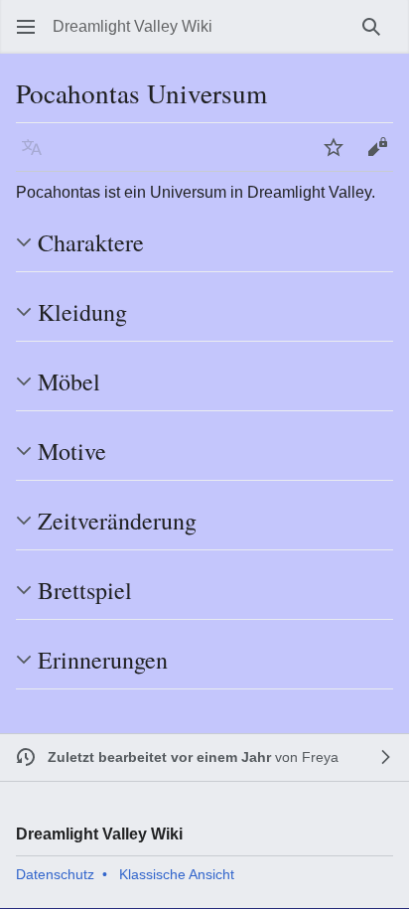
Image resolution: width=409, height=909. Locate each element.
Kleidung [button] (82, 312)
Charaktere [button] (91, 242)
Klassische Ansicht (176, 874)
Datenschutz (55, 874)
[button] (26, 27)
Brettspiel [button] (85, 590)
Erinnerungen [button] (103, 660)
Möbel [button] (69, 381)
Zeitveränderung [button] (117, 520)
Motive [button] (72, 451)
